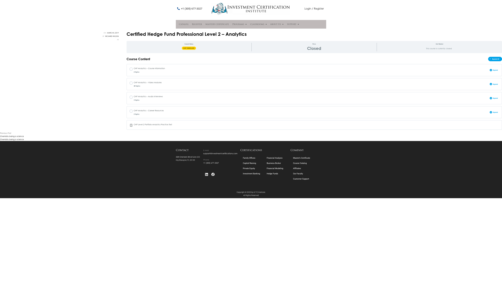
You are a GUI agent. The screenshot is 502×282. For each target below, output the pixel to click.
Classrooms (257, 24)
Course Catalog (300, 163)
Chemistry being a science (12, 136)
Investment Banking (251, 173)
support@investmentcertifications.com (220, 153)
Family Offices (249, 158)
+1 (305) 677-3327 (211, 163)
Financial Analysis (275, 158)
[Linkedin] (206, 174)
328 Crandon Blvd (184, 157)
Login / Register (314, 8)
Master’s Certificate (217, 24)
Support (291, 24)
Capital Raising (249, 163)
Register (197, 24)
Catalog (184, 24)
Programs (238, 24)
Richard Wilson (112, 36)
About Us (275, 24)
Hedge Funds (272, 173)
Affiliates (297, 168)
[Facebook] (213, 174)
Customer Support (301, 179)
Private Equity (249, 168)
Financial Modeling (275, 168)
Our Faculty (298, 173)
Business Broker (274, 163)
